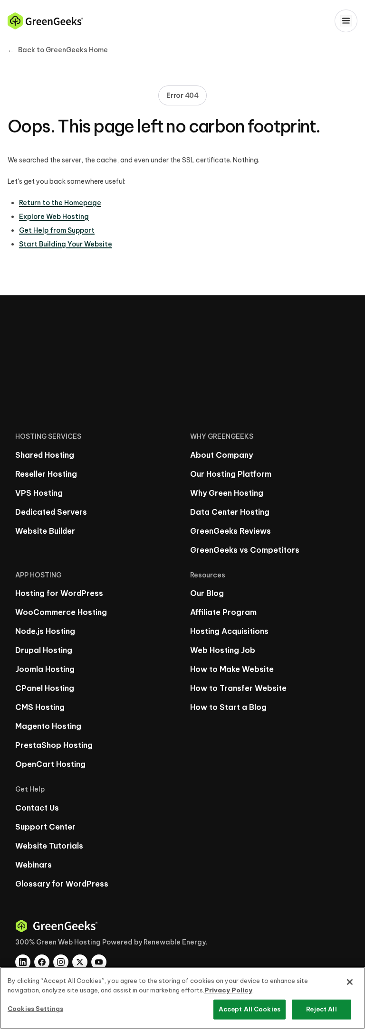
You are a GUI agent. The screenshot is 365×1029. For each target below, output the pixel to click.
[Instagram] (60, 962)
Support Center (45, 826)
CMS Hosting (40, 707)
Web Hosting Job (222, 650)
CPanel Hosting (44, 688)
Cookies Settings (35, 1008)
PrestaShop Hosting (54, 745)
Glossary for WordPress (61, 883)
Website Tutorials (49, 845)
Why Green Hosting (226, 493)
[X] (79, 962)
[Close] (349, 982)
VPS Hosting (39, 493)
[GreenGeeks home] (45, 20)
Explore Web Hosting (54, 216)
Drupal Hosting (43, 650)
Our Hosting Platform (230, 474)
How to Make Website (232, 669)
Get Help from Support (57, 230)
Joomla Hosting (45, 669)
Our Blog (207, 593)
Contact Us (37, 807)
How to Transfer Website (238, 688)
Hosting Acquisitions (229, 631)
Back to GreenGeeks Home (58, 50)
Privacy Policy (228, 990)
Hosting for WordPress (59, 593)
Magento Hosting (48, 726)
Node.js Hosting (45, 631)
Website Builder (45, 531)
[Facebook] (41, 962)
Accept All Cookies (249, 1009)
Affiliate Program (223, 612)
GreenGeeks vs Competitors (244, 550)
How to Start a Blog (228, 707)
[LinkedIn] (22, 962)
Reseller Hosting (46, 474)
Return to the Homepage (60, 202)
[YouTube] (98, 962)
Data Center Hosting (229, 512)
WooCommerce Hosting (61, 612)
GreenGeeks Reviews (230, 531)
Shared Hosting (44, 455)
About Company (221, 455)
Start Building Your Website (65, 244)
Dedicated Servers (51, 512)
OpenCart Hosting (50, 764)
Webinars (33, 864)
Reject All (321, 1009)
